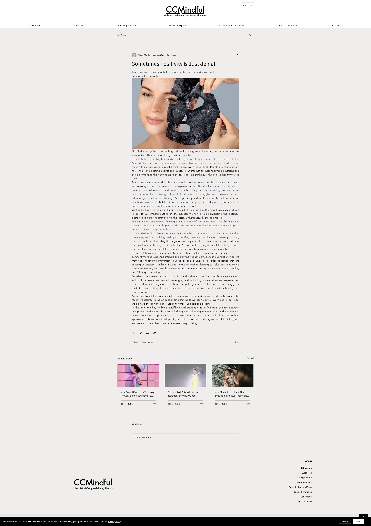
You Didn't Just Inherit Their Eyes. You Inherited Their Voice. (232, 394)
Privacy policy (305, 501)
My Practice (306, 468)
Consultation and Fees (300, 487)
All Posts (121, 35)
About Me (307, 472)
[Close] (367, 521)
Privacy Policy (114, 521)
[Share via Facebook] (133, 333)
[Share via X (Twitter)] (140, 333)
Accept (358, 521)
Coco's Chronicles (302, 492)
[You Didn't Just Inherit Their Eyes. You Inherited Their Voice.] (232, 375)
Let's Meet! (306, 496)
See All (250, 358)
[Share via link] (154, 333)
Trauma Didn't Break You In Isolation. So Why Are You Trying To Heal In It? (183, 394)
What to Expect (304, 482)
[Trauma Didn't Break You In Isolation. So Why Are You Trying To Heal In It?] (186, 375)
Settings (345, 521)
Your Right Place (303, 477)
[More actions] (237, 55)
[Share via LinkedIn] (147, 333)
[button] (250, 35)
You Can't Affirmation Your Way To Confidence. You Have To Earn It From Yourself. (137, 394)
